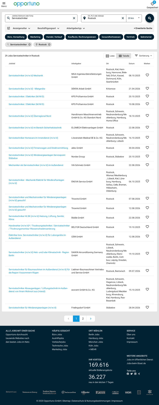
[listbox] (134, 19)
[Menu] (4, 3)
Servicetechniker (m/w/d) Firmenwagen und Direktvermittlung (38, 148)
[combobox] (42, 18)
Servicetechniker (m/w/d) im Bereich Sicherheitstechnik (35, 127)
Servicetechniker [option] (18, 44)
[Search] (149, 18)
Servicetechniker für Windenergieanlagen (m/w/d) (32, 307)
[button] (63, 331)
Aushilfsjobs (58, 338)
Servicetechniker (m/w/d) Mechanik (26, 75)
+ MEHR (92, 349)
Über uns (131, 334)
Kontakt (130, 338)
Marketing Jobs (59, 349)
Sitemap (66, 401)
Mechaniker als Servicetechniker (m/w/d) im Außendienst (36, 165)
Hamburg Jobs (96, 338)
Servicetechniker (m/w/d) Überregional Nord (30, 116)
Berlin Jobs (94, 334)
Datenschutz (78, 401)
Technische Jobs (60, 345)
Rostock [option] (43, 44)
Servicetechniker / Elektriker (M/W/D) (26, 96)
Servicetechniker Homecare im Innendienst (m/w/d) (33, 138)
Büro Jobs (57, 334)
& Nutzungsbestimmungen (97, 401)
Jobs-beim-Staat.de (136, 363)
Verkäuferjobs (59, 342)
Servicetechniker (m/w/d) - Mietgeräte (27, 88)
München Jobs (96, 342)
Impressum (132, 342)
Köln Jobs (93, 345)
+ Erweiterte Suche (143, 28)
